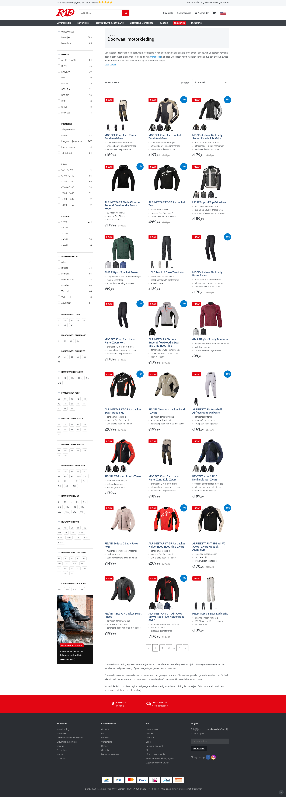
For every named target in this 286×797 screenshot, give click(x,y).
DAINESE (76, 112)
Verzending (106, 741)
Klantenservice (184, 13)
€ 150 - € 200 (76, 181)
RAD (148, 723)
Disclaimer (197, 789)
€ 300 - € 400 (76, 193)
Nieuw (76, 135)
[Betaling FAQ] (143, 782)
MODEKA (76, 72)
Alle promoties (76, 129)
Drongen (76, 273)
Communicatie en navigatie (70, 737)
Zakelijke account (154, 746)
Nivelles (76, 285)
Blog (148, 750)
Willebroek (76, 297)
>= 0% (76, 221)
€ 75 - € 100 (76, 169)
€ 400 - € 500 (76, 199)
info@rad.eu (166, 789)
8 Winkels (168, 13)
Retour (104, 746)
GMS (76, 101)
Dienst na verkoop (110, 754)
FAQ (103, 733)
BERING (76, 95)
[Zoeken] (125, 13)
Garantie (105, 750)
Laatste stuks (76, 147)
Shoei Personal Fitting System (160, 758)
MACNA (76, 83)
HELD (76, 77)
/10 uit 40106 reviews (77, 2)
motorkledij (155, 56)
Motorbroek (76, 43)
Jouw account (153, 729)
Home (110, 35)
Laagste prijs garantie (76, 141)
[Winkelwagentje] (214, 13)
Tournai (76, 291)
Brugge (76, 268)
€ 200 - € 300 (76, 187)
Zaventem (76, 303)
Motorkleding (63, 729)
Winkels (149, 733)
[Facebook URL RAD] (208, 758)
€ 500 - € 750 (76, 205)
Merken (60, 754)
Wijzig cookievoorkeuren (157, 762)
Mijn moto (61, 758)
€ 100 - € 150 (76, 175)
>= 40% (76, 245)
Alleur (76, 262)
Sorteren (185, 82)
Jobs (148, 741)
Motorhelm (62, 733)
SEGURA (76, 89)
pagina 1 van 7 (112, 83)
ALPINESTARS (76, 60)
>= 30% (76, 239)
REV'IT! (76, 66)
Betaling (105, 737)
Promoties (62, 750)
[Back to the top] (281, 792)
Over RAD (150, 737)
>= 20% (76, 233)
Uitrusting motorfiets (67, 741)
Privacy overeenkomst (181, 789)
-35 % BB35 (76, 153)
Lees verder (110, 64)
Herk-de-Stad (76, 279)
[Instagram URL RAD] (213, 758)
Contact (105, 729)
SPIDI (76, 107)
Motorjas (76, 37)
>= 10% (76, 227)
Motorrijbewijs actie (155, 754)
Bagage (60, 746)
